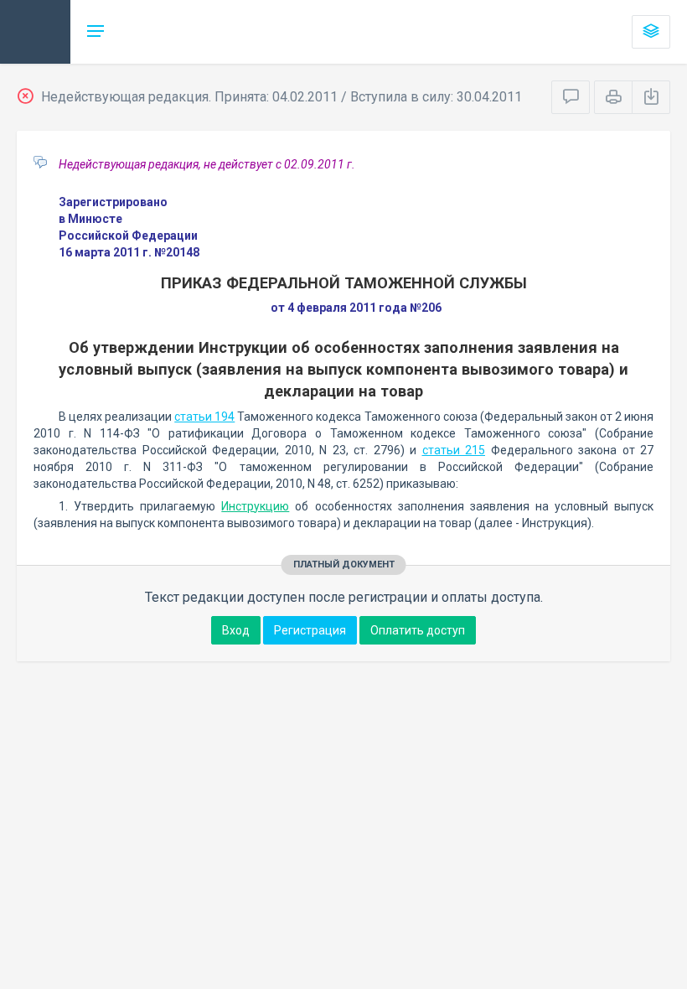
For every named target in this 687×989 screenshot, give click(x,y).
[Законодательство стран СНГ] (35, 32)
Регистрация (310, 630)
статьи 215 (454, 450)
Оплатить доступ (417, 630)
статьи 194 (204, 416)
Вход (236, 630)
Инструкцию (255, 506)
